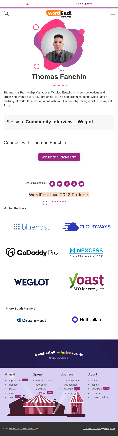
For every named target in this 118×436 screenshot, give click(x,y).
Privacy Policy (109, 429)
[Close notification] (113, 3)
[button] (52, 184)
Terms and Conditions (92, 429)
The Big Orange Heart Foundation (22, 429)
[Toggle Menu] (113, 13)
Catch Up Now (84, 3)
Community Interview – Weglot (59, 121)
